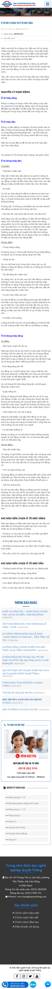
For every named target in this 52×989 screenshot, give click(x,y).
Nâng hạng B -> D (16, 797)
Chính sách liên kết (26, 917)
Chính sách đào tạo (27, 922)
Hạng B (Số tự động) (17, 833)
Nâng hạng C (14, 815)
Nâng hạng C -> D (16, 809)
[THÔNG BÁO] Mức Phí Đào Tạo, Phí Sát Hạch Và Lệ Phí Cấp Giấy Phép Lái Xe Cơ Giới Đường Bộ (25, 660)
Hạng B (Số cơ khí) (16, 827)
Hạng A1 (12, 839)
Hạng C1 (12, 821)
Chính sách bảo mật (26, 913)
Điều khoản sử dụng (27, 926)
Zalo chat (33, 984)
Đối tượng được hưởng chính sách (23, 803)
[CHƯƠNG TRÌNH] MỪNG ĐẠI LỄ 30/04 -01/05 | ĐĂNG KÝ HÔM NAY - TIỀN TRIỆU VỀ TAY (25, 637)
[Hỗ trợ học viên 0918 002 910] (4, 984)
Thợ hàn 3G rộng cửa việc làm (17, 692)
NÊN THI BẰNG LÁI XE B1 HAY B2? (20, 709)
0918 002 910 (27, 768)
